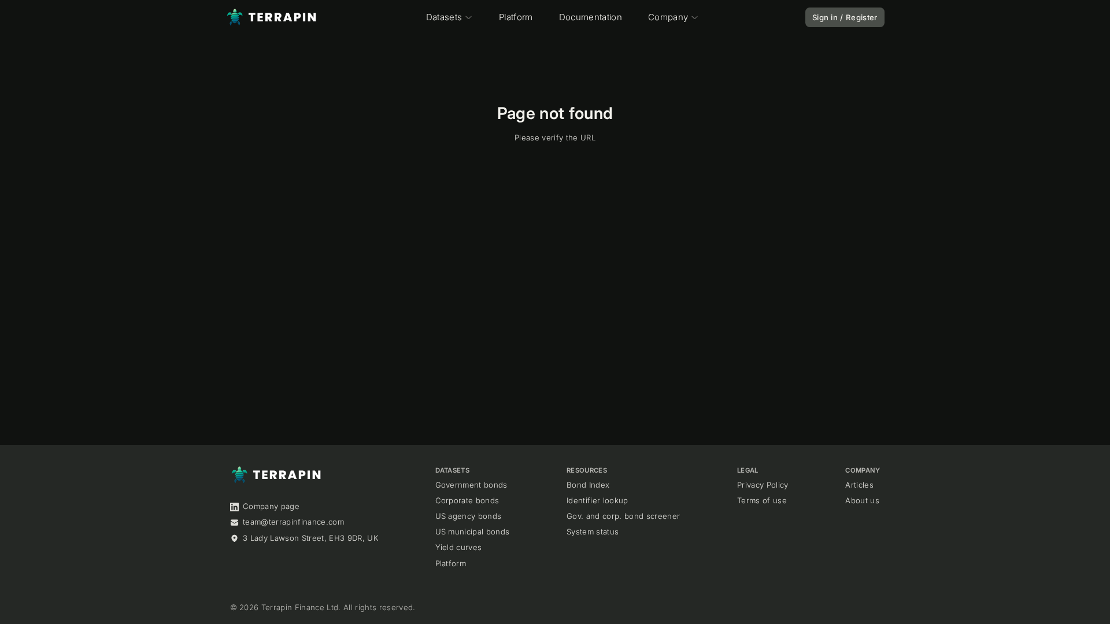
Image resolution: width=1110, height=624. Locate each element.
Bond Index (588, 484)
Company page (271, 506)
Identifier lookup (597, 500)
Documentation (590, 17)
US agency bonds (468, 516)
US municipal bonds (472, 531)
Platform (516, 17)
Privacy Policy (763, 484)
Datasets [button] (444, 17)
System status (593, 531)
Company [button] (668, 17)
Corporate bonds (467, 500)
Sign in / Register (845, 17)
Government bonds (471, 484)
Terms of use (762, 500)
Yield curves (458, 547)
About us (862, 500)
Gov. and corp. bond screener (623, 516)
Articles (859, 484)
